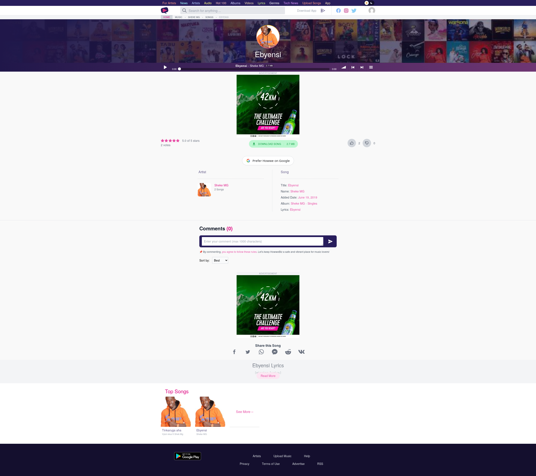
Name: (285, 191)
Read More (268, 376)
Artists (257, 456)
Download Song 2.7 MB (276, 144)
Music (178, 17)
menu (370, 67)
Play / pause (165, 67)
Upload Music (282, 456)
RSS (320, 464)
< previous (352, 67)
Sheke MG (194, 17)
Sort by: (204, 260)
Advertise (298, 464)
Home (166, 17)
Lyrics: (285, 209)
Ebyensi (224, 17)
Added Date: (289, 197)
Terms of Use (271, 464)
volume (343, 67)
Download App (306, 10)
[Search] (184, 10)
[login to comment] (268, 241)
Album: (285, 203)
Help (307, 456)
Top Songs (177, 391)
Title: (284, 185)
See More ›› (244, 411)
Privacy (244, 464)
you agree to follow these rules (239, 251)
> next (361, 67)
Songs (209, 17)
